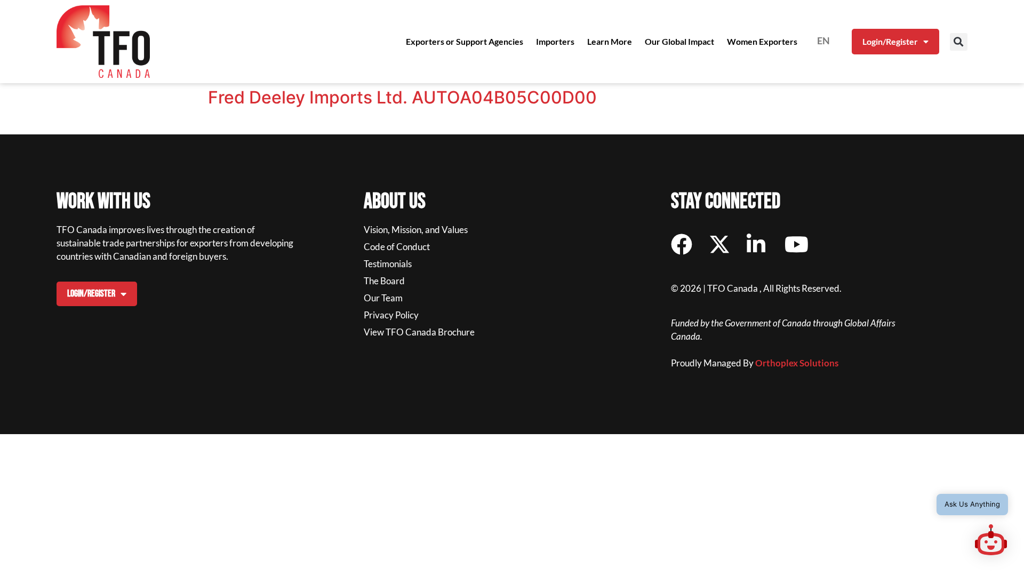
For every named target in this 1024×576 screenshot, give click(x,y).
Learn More (609, 41)
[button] (958, 42)
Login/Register (890, 41)
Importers (555, 41)
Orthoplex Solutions (796, 363)
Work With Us (103, 201)
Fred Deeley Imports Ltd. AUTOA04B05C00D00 (402, 97)
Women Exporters (762, 41)
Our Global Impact (679, 41)
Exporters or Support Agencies (464, 41)
